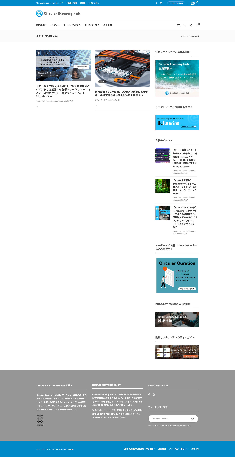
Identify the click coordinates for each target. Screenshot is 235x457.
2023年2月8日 (68, 101)
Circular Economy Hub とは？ (139, 449)
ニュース (102, 82)
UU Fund (100, 401)
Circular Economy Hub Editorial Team (49, 101)
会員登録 (107, 25)
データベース (90, 25)
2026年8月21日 (182, 200)
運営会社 (162, 449)
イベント (55, 25)
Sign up (192, 419)
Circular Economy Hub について (49, 3)
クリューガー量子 (101, 100)
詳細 (123, 417)
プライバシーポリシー (178, 449)
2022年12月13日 (113, 100)
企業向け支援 (71, 3)
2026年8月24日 (182, 173)
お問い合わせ (94, 3)
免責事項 (195, 449)
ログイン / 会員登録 (176, 3)
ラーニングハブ (70, 25)
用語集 (82, 3)
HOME (183, 36)
